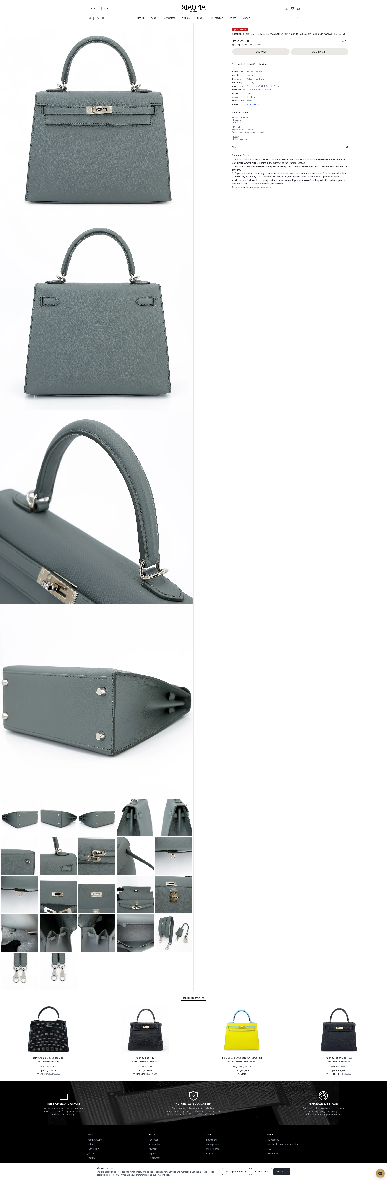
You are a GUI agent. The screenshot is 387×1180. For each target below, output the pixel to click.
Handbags (153, 1139)
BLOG (199, 18)
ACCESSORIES (169, 18)
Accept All (282, 1171)
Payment (152, 1148)
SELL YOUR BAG (216, 18)
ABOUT (246, 18)
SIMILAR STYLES (193, 998)
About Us (92, 1157)
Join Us (91, 1153)
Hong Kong (254, 104)
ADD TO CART (319, 51)
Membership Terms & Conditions (283, 1144)
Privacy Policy (163, 1174)
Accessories (154, 1144)
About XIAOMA (95, 1139)
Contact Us (272, 1153)
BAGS (153, 18)
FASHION (186, 18)
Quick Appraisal (213, 1148)
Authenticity (93, 1148)
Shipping (152, 1153)
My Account (273, 1139)
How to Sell (211, 1139)
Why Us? (210, 1153)
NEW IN (140, 18)
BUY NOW (261, 51)
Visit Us (91, 1144)
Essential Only (261, 1171)
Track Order (154, 1157)
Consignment (212, 1144)
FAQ (269, 1148)
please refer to (264, 186)
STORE (233, 18)
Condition (263, 63)
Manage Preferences (236, 1171)
